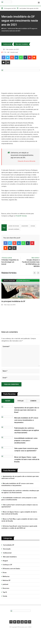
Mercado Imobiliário (21, 44)
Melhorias (6, 576)
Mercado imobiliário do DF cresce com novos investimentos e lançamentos (26, 420)
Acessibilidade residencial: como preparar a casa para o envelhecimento (25, 440)
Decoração (7, 549)
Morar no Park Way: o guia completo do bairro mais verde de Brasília (19, 520)
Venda (5, 596)
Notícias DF (6, 580)
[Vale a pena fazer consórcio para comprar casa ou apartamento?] (7, 449)
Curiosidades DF (8, 545)
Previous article (7, 258)
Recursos (6, 588)
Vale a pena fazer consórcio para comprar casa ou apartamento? (19, 506)
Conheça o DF (7, 565)
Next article (35, 258)
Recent (7, 401)
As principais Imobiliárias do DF (13, 301)
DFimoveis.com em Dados (11, 568)
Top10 (5, 592)
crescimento (24, 226)
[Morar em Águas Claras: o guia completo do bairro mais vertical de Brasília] (7, 458)
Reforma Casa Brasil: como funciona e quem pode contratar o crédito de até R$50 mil (19, 527)
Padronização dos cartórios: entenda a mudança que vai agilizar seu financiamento (26, 430)
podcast (5, 584)
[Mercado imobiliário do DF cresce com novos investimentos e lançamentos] (7, 419)
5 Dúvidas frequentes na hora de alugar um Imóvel (9, 262)
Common (33, 401)
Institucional (11, 28)
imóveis (33, 226)
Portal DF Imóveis (21, 216)
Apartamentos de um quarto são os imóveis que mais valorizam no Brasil (26, 410)
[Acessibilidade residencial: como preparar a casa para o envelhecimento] (7, 439)
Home (5, 28)
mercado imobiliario (13, 229)
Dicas (4, 572)
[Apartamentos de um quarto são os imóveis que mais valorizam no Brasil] (7, 409)
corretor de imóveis (13, 226)
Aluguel (5, 561)
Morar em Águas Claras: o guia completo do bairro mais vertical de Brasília (26, 459)
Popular (20, 401)
